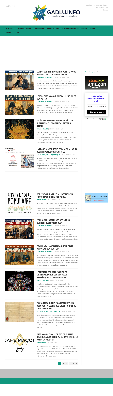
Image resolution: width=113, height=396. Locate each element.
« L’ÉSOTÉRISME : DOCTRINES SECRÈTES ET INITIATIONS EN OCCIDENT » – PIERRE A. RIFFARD (55, 123)
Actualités (10, 28)
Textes (84, 28)
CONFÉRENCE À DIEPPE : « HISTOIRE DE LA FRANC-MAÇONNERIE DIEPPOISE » (55, 195)
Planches (40, 77)
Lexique (92, 28)
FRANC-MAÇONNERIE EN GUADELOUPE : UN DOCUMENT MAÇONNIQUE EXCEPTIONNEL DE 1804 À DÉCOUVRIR (56, 306)
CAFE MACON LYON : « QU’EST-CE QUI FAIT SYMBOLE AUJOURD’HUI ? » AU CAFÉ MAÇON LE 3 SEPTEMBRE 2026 (57, 337)
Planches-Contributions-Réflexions (63, 28)
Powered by (91, 119)
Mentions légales (102, 7)
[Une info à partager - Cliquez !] (96, 198)
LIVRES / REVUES (42, 129)
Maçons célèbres (13, 33)
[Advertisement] (56, 51)
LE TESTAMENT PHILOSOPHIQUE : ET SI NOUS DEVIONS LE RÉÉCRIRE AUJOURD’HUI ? (56, 73)
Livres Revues (39, 28)
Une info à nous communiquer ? (97, 5)
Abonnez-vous (97, 112)
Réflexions (49, 77)
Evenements (41, 200)
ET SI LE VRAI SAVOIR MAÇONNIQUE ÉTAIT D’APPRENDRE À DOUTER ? (55, 247)
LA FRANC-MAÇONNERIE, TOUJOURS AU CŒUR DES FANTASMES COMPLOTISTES (57, 150)
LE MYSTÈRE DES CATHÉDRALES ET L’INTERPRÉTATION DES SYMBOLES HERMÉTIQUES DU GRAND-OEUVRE (52, 275)
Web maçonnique (25, 28)
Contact (105, 10)
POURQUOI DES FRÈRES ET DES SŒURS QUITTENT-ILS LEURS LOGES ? (53, 221)
